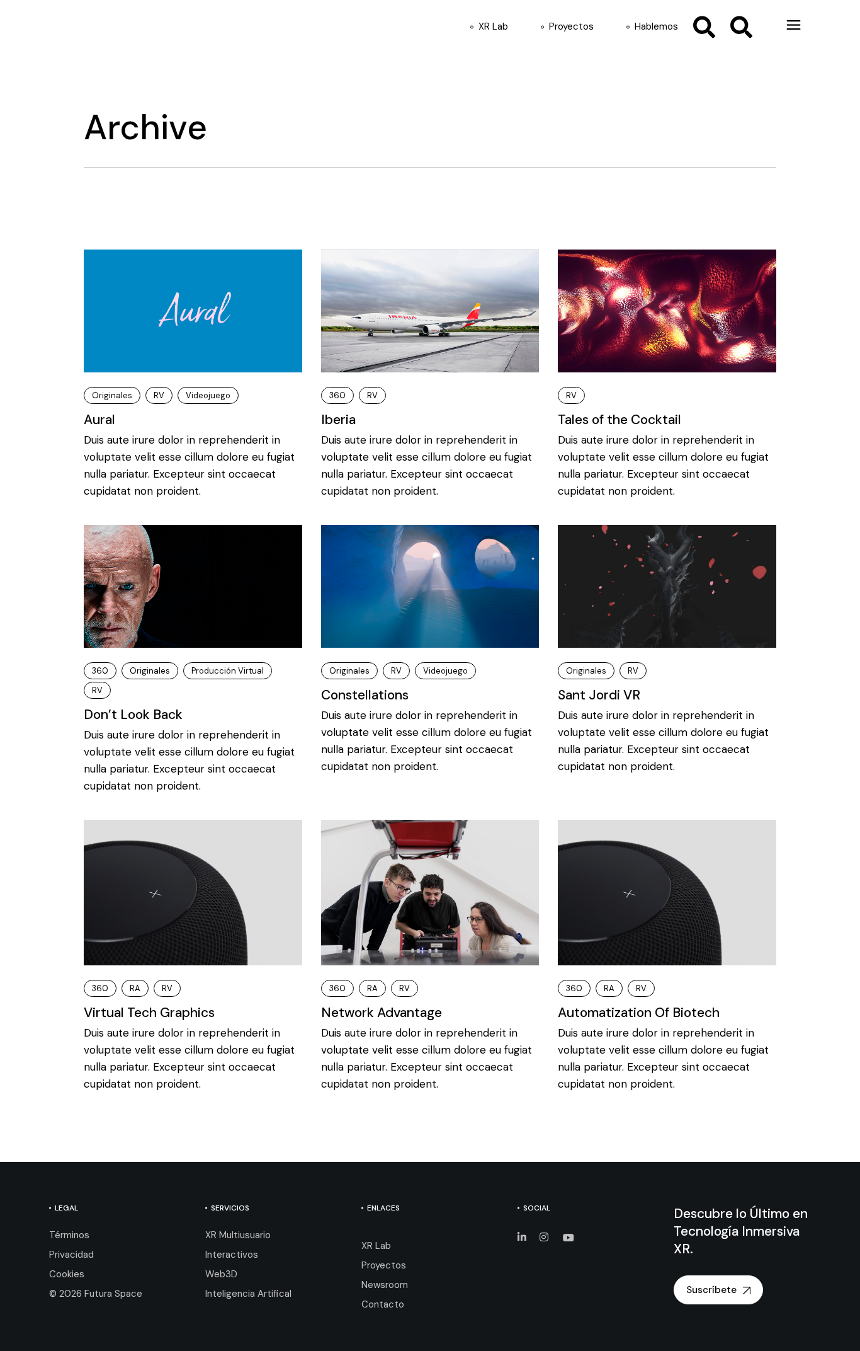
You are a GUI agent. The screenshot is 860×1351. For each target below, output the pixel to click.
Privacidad (71, 1254)
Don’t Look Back (133, 714)
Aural (99, 419)
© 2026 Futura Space (95, 1293)
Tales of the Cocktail (619, 419)
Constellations (365, 695)
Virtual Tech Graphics (149, 1012)
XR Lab (376, 1245)
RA (135, 988)
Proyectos (383, 1265)
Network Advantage (381, 1012)
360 (337, 395)
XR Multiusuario (238, 1235)
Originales (112, 395)
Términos (69, 1235)
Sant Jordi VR (599, 695)
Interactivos (231, 1254)
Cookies (66, 1274)
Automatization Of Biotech (639, 1012)
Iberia (338, 419)
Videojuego (208, 395)
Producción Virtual (227, 670)
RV (159, 395)
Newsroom (384, 1285)
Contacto (382, 1304)
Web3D (221, 1274)
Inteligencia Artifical (248, 1293)
